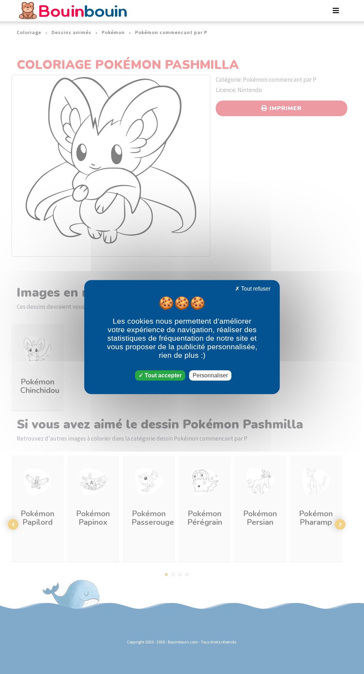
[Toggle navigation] (336, 10)
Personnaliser (210, 375)
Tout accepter (162, 375)
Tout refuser (255, 289)
